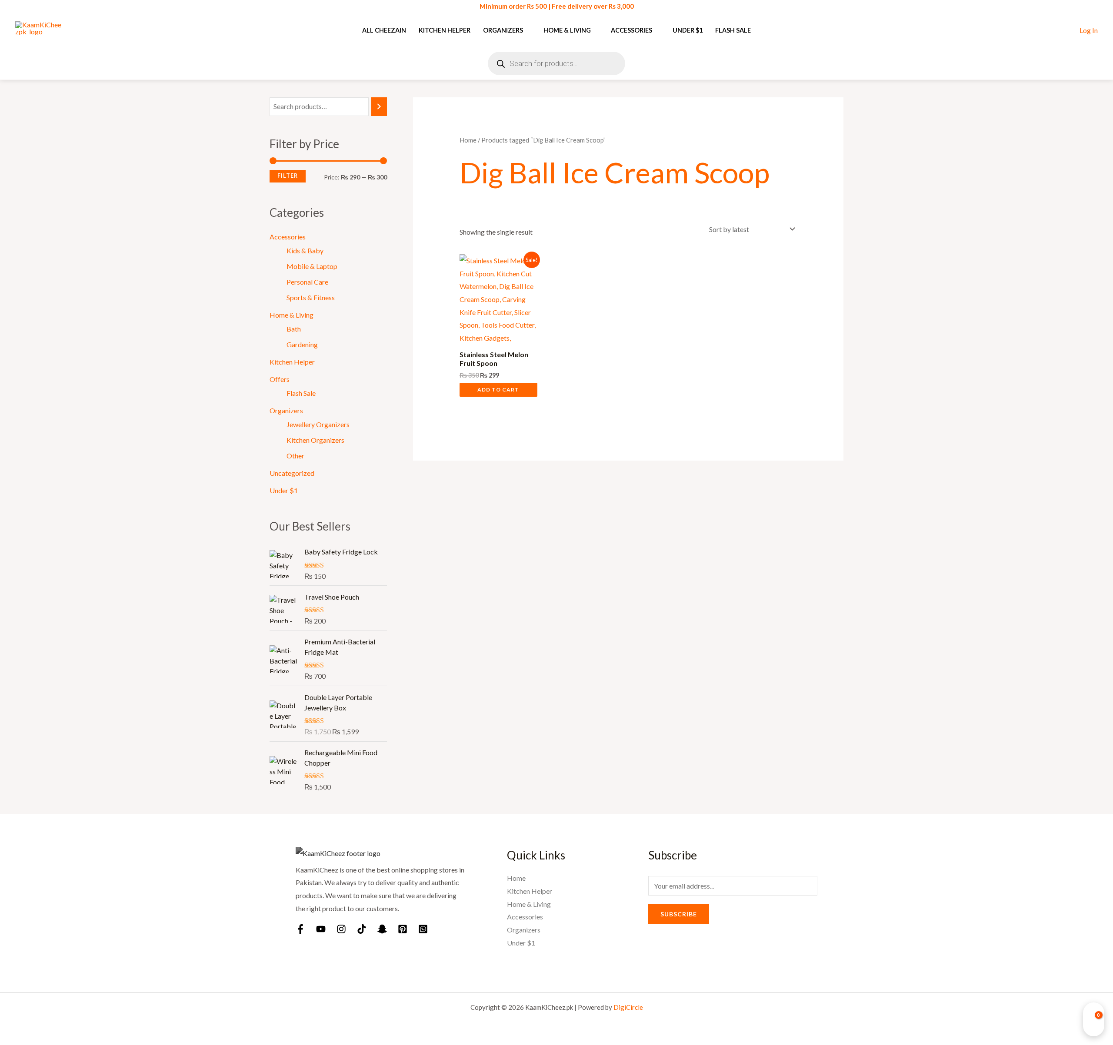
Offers (280, 379)
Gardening (302, 344)
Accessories (631, 30)
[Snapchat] (382, 929)
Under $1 (688, 30)
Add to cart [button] (498, 389)
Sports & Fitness (311, 297)
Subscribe (678, 914)
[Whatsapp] (423, 929)
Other (295, 455)
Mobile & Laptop (312, 266)
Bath (294, 329)
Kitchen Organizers (315, 440)
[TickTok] (362, 929)
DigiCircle (628, 1007)
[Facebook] (300, 929)
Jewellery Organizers (318, 424)
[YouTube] (321, 929)
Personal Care (307, 282)
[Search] (379, 106)
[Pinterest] (402, 929)
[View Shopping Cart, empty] (1093, 1019)
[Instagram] (341, 929)
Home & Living (567, 30)
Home (468, 140)
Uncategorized (292, 473)
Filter (287, 176)
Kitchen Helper (444, 30)
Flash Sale (733, 30)
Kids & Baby (305, 250)
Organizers (503, 30)
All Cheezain (384, 30)
